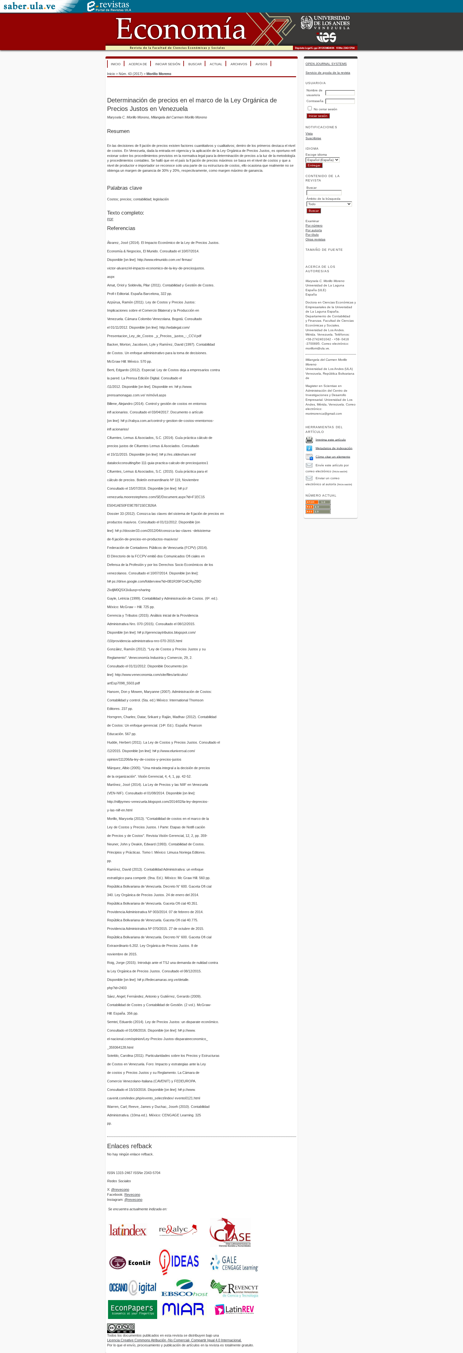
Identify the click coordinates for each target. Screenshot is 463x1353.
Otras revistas (315, 239)
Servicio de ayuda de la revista (328, 72)
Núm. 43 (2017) (131, 74)
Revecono (132, 1194)
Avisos (261, 64)
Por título (312, 234)
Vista (309, 133)
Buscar (195, 64)
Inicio (116, 64)
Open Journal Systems (326, 64)
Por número (314, 225)
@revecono (120, 1189)
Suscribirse (313, 138)
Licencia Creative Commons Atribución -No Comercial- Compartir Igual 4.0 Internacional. (174, 1340)
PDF (110, 219)
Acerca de (138, 64)
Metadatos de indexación (334, 448)
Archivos (239, 64)
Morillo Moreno (158, 74)
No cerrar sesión (325, 109)
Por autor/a (314, 230)
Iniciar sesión (167, 64)
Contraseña (314, 101)
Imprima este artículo (331, 439)
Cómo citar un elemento (333, 456)
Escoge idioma (316, 154)
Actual (216, 64)
